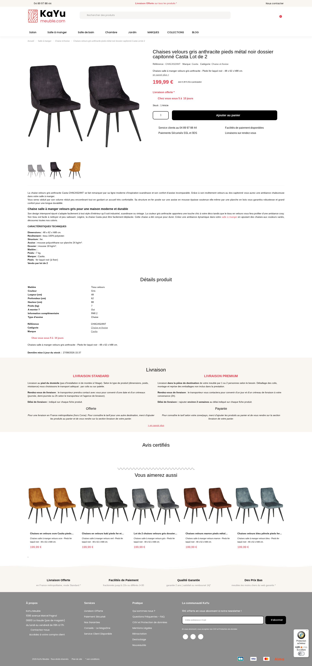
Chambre (111, 32)
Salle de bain (86, 32)
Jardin (132, 32)
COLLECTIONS (175, 32)
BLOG (195, 32)
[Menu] (307, 631)
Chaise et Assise (62, 41)
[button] (279, 15)
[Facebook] (185, 636)
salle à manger (229, 217)
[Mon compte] (271, 15)
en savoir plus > (161, 74)
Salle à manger (57, 32)
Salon (32, 32)
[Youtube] (200, 636)
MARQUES (153, 32)
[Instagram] (193, 636)
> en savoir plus (156, 425)
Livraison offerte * (164, 92)
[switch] (301, 654)
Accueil (31, 41)
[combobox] (155, 15)
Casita (195, 64)
